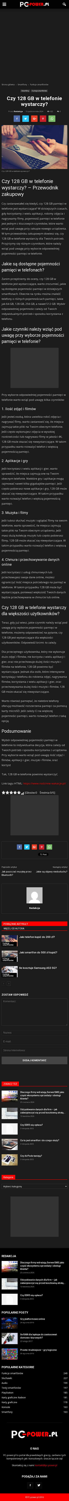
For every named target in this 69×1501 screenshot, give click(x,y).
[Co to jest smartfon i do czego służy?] (10, 1144)
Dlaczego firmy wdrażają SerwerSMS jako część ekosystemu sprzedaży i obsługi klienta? (42, 1095)
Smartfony (25, 91)
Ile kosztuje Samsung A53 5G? (38, 967)
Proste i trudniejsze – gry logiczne (38, 1350)
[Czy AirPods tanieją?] (10, 1160)
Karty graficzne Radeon (14, 1397)
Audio (5, 1382)
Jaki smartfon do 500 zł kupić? (38, 952)
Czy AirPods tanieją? (31, 1156)
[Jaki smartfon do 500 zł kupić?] (10, 956)
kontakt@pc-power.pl (46, 1465)
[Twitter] (39, 1485)
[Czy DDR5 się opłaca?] (10, 1129)
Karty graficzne (9, 1402)
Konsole (6, 1407)
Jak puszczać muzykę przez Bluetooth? (17, 873)
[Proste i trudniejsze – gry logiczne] (10, 1354)
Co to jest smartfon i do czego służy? (39, 1140)
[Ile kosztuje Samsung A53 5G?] (10, 971)
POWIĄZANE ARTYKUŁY (16, 924)
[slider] (11, 792)
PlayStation (7, 1392)
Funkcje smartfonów (39, 91)
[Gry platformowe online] (10, 1323)
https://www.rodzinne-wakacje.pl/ (44, 783)
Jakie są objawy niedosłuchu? (51, 871)
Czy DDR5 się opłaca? (31, 1125)
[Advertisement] (34, 45)
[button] (64, 4)
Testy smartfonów (11, 1387)
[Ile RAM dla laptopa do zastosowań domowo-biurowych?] (10, 1338)
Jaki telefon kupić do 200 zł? (37, 937)
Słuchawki (7, 1378)
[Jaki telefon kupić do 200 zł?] (10, 940)
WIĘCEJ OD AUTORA (14, 928)
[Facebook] (30, 1485)
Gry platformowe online (32, 1319)
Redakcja (18, 111)
